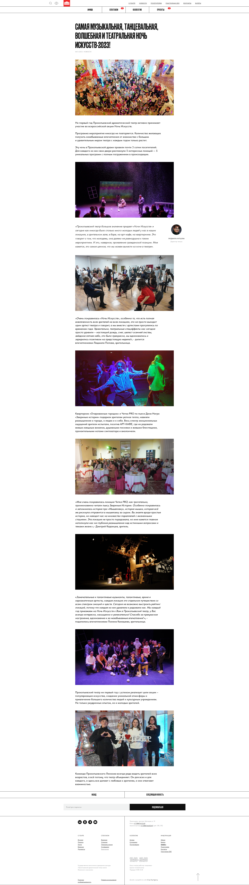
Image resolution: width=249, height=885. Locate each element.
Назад (94, 794)
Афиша (90, 9)
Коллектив (137, 9)
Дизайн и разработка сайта (138, 880)
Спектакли (113, 9)
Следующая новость (155, 794)
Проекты (160, 9)
